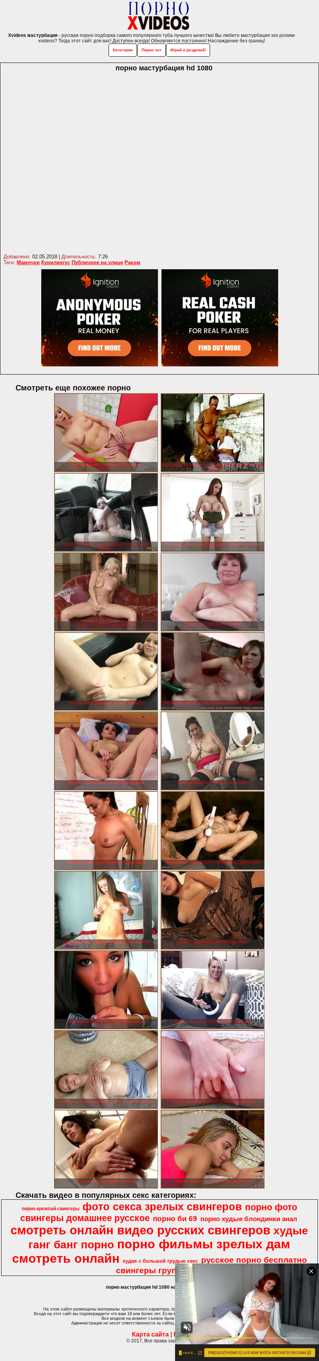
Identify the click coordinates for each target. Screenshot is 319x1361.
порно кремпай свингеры (50, 1208)
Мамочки (28, 262)
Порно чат (151, 50)
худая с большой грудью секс (160, 1261)
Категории (123, 50)
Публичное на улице (97, 262)
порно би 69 (175, 1219)
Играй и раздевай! (188, 50)
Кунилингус (55, 262)
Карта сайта (150, 1334)
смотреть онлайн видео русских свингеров (140, 1230)
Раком (132, 262)
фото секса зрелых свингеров (162, 1207)
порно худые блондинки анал (248, 1219)
